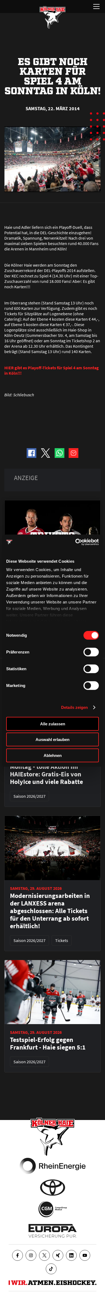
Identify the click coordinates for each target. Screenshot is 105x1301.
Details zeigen (74, 707)
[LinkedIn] (71, 1255)
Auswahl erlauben (52, 739)
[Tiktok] (51, 1268)
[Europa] (53, 1231)
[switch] (91, 652)
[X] (44, 1255)
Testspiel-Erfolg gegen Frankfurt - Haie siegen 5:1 (48, 1043)
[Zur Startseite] (52, 17)
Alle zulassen (52, 723)
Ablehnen (53, 755)
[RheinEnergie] (53, 1166)
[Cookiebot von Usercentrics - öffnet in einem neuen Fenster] (75, 542)
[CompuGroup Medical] (53, 1209)
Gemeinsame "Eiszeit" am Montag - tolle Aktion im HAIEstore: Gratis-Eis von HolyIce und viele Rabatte (47, 770)
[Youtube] (84, 1255)
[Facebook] (17, 1255)
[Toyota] (53, 1187)
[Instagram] (31, 1255)
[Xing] (57, 1255)
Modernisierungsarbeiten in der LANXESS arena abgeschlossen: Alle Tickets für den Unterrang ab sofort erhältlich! (50, 911)
